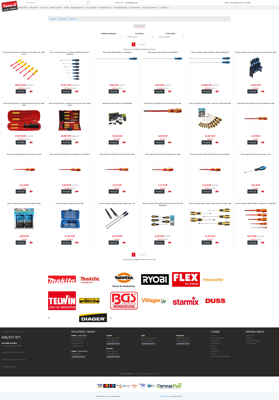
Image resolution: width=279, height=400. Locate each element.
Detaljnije (20, 91)
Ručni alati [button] (23, 7)
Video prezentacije (253, 341)
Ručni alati (63, 19)
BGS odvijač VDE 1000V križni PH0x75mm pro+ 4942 (117, 154)
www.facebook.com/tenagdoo (13, 352)
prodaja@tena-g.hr (132, 3)
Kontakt (214, 348)
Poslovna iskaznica (218, 338)
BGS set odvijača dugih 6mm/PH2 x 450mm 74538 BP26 (210, 52)
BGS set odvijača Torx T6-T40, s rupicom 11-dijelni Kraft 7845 (210, 103)
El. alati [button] (44, 7)
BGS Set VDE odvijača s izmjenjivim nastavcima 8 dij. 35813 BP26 (24, 104)
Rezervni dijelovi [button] (77, 7)
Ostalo (66, 7)
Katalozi (249, 338)
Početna (53, 19)
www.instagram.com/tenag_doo (14, 359)
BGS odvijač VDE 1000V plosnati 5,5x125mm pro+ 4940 (255, 103)
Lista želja (247, 3)
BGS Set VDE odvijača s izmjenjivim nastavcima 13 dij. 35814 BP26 (69, 104)
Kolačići (214, 354)
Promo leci (250, 335)
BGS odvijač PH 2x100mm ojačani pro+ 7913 (256, 154)
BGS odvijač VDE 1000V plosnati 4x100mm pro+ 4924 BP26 (69, 154)
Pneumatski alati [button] (120, 7)
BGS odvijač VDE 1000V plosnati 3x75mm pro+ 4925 (24, 154)
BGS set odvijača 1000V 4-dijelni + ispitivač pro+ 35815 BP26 (255, 203)
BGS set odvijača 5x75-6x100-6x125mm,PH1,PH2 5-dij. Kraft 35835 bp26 (163, 204)
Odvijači (72, 19)
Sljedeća (143, 44)
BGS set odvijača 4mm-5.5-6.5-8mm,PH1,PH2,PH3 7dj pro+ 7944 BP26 (70, 53)
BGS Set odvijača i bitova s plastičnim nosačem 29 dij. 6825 (255, 52)
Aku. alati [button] (33, 7)
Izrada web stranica (165, 396)
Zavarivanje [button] (134, 7)
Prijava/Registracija (236, 3)
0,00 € (226, 3)
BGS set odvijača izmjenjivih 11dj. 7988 (69, 203)
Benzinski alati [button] (105, 7)
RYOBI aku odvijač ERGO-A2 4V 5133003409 (117, 103)
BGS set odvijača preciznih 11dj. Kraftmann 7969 (24, 203)
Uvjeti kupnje (216, 343)
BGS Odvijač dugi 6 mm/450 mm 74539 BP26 (163, 52)
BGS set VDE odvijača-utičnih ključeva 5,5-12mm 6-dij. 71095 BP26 (24, 53)
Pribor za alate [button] (55, 7)
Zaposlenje (215, 341)
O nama (214, 335)
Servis (213, 346)
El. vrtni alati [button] (91, 7)
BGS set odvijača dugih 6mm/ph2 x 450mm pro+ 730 (117, 203)
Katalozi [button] (164, 7)
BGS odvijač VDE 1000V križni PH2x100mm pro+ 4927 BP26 (210, 154)
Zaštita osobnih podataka (220, 356)
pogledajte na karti (78, 357)
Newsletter (215, 351)
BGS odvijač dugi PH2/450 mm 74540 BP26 (117, 52)
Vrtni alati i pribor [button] (149, 7)
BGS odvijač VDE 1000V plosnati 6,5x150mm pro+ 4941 (162, 103)
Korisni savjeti (251, 343)
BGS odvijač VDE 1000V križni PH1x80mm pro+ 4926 (162, 154)
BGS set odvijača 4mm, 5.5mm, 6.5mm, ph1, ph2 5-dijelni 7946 (210, 203)
